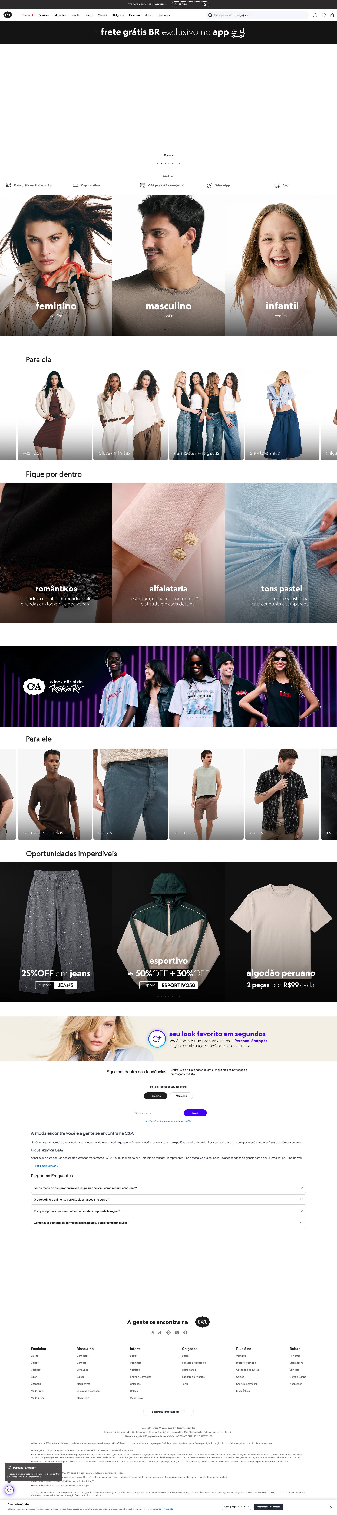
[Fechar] (331, 1507)
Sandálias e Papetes (193, 1376)
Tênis (185, 1383)
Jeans (148, 15)
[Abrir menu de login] (315, 15)
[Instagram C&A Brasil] (152, 1332)
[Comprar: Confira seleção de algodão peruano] (168, 109)
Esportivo (134, 15)
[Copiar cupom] (204, 4)
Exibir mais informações (165, 1411)
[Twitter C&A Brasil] (177, 1332)
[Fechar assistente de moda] (58, 1467)
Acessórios (296, 1383)
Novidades (164, 15)
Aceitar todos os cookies (268, 1507)
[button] (257, 15)
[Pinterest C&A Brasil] (168, 1332)
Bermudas (82, 1369)
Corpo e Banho (298, 1376)
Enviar (195, 1112)
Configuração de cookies (236, 1507)
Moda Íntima (38, 1397)
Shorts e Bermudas (140, 1376)
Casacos (36, 1383)
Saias (34, 1376)
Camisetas (83, 1355)
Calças (35, 1362)
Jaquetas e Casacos (88, 1390)
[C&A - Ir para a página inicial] (8, 15)
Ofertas (26, 15)
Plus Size (243, 1349)
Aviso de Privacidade (163, 1509)
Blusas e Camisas (246, 1362)
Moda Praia (37, 1390)
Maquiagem (296, 1362)
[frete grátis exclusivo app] (168, 43)
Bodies (134, 1355)
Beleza (88, 15)
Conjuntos (135, 1362)
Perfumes (295, 1355)
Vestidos (36, 1369)
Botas (185, 1355)
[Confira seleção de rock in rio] (168, 726)
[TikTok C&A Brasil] (160, 1332)
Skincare (294, 1369)
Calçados (118, 15)
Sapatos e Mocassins (194, 1362)
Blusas (34, 1355)
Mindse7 (102, 15)
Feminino (44, 15)
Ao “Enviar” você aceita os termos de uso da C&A (169, 1121)
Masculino (60, 15)
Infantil (75, 15)
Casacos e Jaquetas (247, 1369)
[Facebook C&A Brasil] (185, 1332)
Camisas (81, 1362)
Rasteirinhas (189, 1369)
